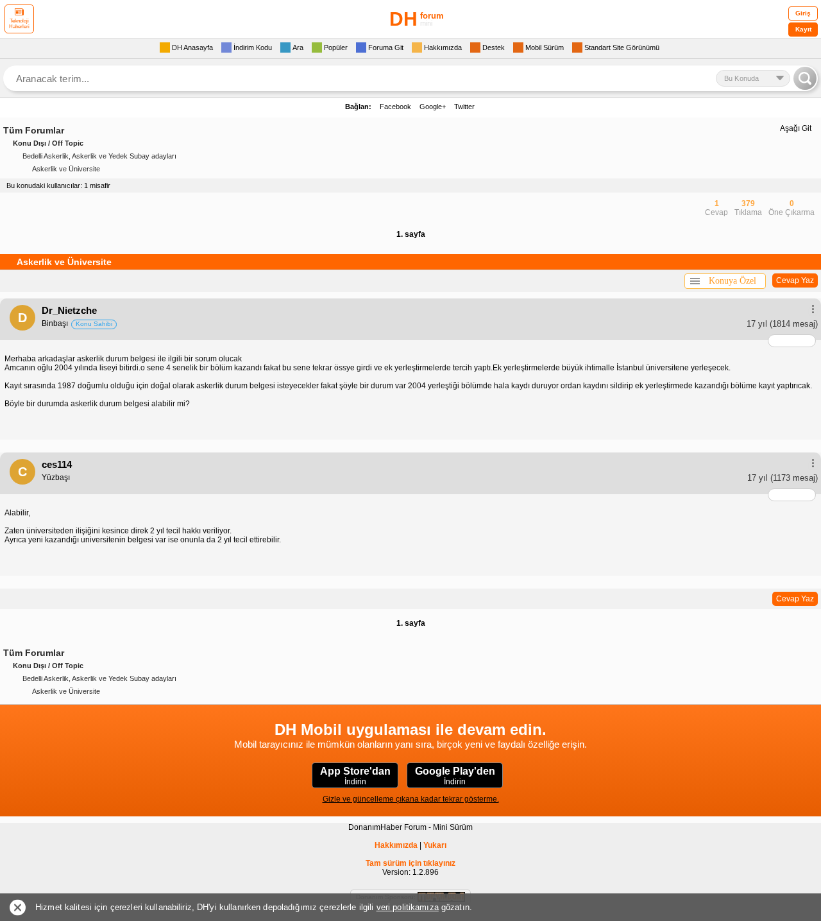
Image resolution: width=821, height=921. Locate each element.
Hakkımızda (396, 845)
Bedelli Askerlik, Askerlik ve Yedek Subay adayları (99, 156)
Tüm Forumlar (33, 130)
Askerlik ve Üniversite (66, 169)
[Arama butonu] (805, 78)
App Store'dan (355, 776)
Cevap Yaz (795, 280)
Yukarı (434, 845)
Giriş (803, 13)
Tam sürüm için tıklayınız (410, 863)
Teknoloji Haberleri (19, 24)
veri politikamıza (408, 907)
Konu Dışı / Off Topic (48, 143)
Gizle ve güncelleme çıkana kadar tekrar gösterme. (411, 799)
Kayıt (803, 29)
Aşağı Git (795, 128)
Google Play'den (455, 776)
